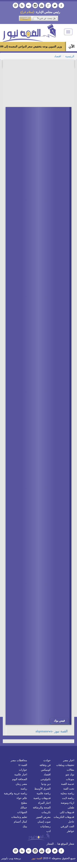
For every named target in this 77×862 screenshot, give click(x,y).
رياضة (24, 788)
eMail (15, 5)
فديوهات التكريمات (64, 817)
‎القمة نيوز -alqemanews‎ (52, 731)
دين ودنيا (46, 784)
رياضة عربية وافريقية (15, 793)
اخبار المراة (44, 802)
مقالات (70, 769)
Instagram (35, 5)
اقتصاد (57, 56)
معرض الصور (43, 817)
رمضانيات (45, 826)
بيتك (25, 826)
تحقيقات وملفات (65, 765)
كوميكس (46, 769)
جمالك (23, 807)
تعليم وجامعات (19, 817)
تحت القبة (68, 788)
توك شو (70, 774)
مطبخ (24, 802)
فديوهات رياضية (42, 798)
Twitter (55, 5)
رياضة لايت (68, 798)
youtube (41, 5)
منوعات (70, 779)
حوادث (47, 760)
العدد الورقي (67, 826)
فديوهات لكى (67, 812)
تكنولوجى (45, 779)
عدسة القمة (67, 784)
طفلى (71, 807)
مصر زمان (21, 784)
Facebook (61, 5)
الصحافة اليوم (19, 779)
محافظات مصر (19, 760)
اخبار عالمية (20, 774)
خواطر (70, 831)
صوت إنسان (44, 821)
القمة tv (23, 765)
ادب (48, 831)
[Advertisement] (43, 740)
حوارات (23, 769)
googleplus (48, 5)
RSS (22, 5)
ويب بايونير (7, 858)
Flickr (28, 5)
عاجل (71, 821)
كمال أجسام (20, 821)
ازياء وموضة (67, 802)
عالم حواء (22, 798)
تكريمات (46, 812)
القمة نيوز (37, 858)
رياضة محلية (67, 793)
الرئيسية (69, 56)
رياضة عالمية (44, 793)
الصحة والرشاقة (42, 807)
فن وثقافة (45, 765)
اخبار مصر (68, 760)
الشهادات (22, 812)
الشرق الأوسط (42, 788)
